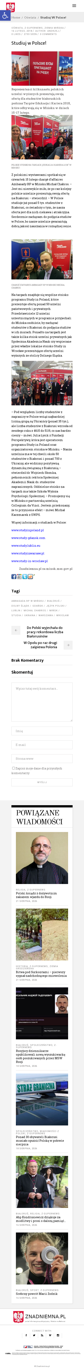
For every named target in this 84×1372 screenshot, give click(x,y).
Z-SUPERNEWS (33, 28)
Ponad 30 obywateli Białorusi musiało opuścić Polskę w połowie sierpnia (40, 1140)
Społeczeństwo (41, 1045)
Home (15, 17)
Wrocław (62, 615)
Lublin (15, 610)
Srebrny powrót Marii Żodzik (37, 1294)
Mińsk (53, 610)
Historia (22, 966)
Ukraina (29, 615)
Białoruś (53, 601)
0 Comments (48, 34)
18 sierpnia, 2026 (26, 1066)
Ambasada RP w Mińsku (27, 601)
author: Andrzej (47, 31)
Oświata (30, 17)
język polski (55, 606)
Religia (20, 889)
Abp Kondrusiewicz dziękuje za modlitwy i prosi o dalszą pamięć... (41, 1219)
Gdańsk (37, 606)
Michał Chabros (35, 610)
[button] (5, 15)
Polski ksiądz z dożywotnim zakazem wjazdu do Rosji (36, 895)
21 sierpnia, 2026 (26, 901)
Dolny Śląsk (20, 606)
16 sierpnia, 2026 (26, 1225)
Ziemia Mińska (54, 28)
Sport (34, 1290)
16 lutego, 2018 (21, 31)
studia (16, 615)
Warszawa (46, 615)
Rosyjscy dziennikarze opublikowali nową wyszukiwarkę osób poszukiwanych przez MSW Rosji (40, 1056)
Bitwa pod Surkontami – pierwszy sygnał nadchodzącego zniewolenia (41, 974)
